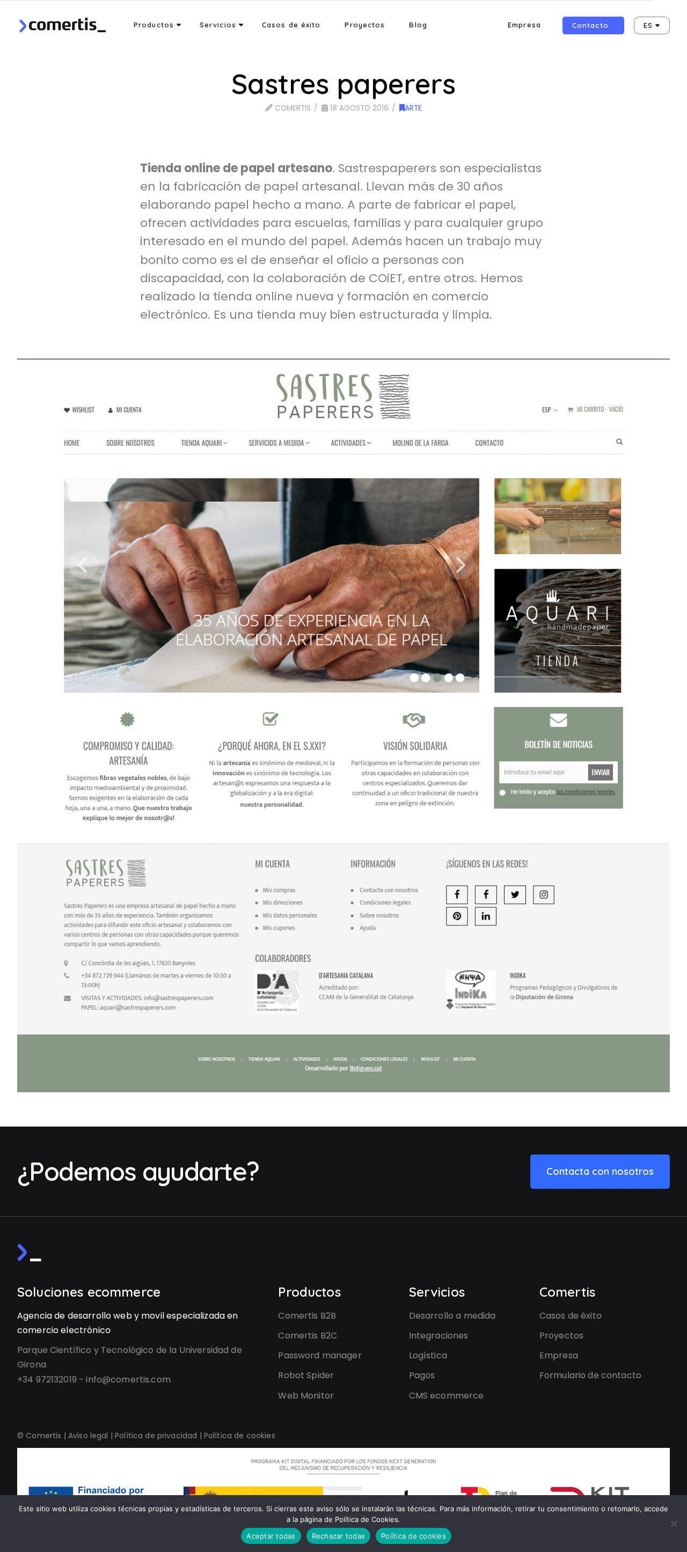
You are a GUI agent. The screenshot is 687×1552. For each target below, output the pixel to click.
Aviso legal (88, 1435)
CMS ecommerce (446, 1395)
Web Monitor (306, 1395)
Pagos (422, 1375)
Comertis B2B (307, 1316)
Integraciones (439, 1335)
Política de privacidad (156, 1435)
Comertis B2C (307, 1335)
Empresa (558, 1355)
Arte (413, 108)
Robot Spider (306, 1375)
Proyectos (561, 1335)
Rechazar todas (339, 1536)
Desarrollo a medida (452, 1316)
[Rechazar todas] (673, 1523)
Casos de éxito (570, 1316)
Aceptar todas (270, 1536)
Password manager (319, 1355)
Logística (428, 1355)
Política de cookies (239, 1435)
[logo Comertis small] (29, 1252)
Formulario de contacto (590, 1375)
